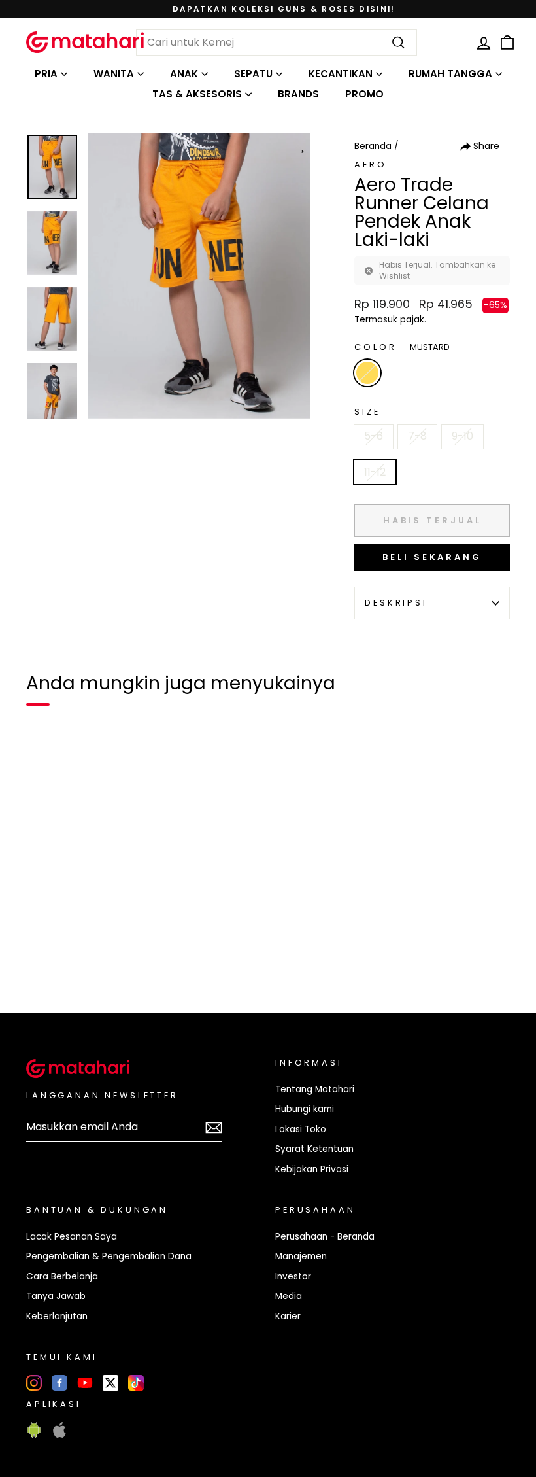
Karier (288, 1316)
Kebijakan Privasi (311, 1169)
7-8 (417, 435)
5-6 (373, 435)
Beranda (373, 146)
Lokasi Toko (300, 1129)
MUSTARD (367, 373)
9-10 (462, 435)
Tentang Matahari (314, 1089)
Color (402, 347)
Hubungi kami (304, 1109)
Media (288, 1296)
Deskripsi (396, 602)
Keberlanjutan (57, 1316)
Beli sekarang (432, 557)
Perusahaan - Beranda (325, 1236)
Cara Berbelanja (62, 1276)
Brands (298, 94)
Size (367, 411)
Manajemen (301, 1256)
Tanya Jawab (56, 1296)
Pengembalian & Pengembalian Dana (109, 1256)
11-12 (375, 471)
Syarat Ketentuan (314, 1149)
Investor (293, 1276)
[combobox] (276, 42)
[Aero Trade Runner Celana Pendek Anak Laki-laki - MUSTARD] (44, 958)
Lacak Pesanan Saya (71, 1236)
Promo (364, 94)
